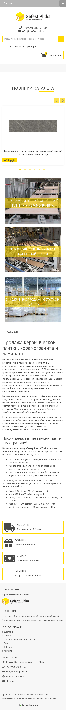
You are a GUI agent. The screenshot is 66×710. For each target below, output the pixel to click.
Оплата (7, 635)
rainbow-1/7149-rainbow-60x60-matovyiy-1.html (32, 503)
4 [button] (34, 169)
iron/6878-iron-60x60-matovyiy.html (26, 494)
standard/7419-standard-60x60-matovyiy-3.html (32, 507)
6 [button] (44, 169)
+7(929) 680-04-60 (35, 28)
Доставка (8, 631)
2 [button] (25, 169)
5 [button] (39, 169)
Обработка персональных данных (20, 639)
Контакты (8, 650)
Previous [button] (56, 100)
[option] (33, 135)
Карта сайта (13, 681)
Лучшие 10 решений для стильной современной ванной (31, 616)
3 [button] (30, 169)
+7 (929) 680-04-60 (16, 666)
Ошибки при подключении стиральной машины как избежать (33, 620)
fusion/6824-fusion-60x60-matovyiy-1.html (29, 491)
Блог (6, 643)
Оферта (8, 647)
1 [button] (20, 169)
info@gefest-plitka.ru (35, 31)
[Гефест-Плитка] (33, 16)
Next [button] (62, 100)
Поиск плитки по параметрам (23, 46)
